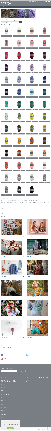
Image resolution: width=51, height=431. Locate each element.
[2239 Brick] (19, 153)
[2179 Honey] (19, 140)
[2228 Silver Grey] (32, 177)
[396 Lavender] (32, 67)
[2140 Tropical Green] (19, 104)
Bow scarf (29, 256)
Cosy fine (24, 208)
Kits (49, 3)
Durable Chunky (3, 418)
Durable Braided (3, 378)
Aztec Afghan (4, 256)
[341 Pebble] (6, 177)
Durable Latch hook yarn (5, 406)
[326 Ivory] (19, 30)
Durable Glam (3, 404)
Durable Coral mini (4, 387)
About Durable (34, 1)
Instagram (28, 378)
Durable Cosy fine (4, 391)
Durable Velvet (3, 417)
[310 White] (6, 30)
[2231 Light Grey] (44, 177)
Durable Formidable (4, 401)
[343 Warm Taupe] (19, 177)
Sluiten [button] (10, 428)
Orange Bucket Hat (5, 317)
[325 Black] (32, 189)
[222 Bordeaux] (32, 55)
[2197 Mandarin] (44, 153)
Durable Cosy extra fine (5, 393)
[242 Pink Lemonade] (44, 43)
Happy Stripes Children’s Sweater (33, 296)
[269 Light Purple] (19, 67)
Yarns (38, 3)
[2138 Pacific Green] (6, 104)
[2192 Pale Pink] (44, 165)
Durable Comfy (3, 384)
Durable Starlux (3, 414)
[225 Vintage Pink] (44, 30)
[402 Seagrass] (19, 116)
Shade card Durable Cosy (7, 347)
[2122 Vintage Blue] (6, 79)
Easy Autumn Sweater (6, 296)
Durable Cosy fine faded (5, 394)
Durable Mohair (3, 408)
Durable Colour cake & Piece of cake (6, 382)
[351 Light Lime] (32, 116)
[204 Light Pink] (19, 43)
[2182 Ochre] (44, 128)
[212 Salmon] (32, 165)
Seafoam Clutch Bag (30, 317)
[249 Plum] (44, 55)
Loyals (47, 429)
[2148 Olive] (44, 116)
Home (30, 1)
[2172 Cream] (32, 153)
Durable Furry (3, 403)
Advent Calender (5, 236)
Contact (38, 1)
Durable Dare (3, 397)
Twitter (29, 354)
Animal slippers (30, 236)
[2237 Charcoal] (19, 189)
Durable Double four (4, 398)
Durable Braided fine (4, 380)
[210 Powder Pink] (32, 30)
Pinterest (4, 358)
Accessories (41, 3)
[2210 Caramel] (32, 140)
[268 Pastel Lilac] (44, 67)
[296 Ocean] (19, 91)
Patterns (44, 3)
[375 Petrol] (44, 91)
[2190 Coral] (19, 165)
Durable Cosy (3, 390)
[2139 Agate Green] (32, 104)
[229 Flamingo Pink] (32, 43)
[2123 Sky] (32, 91)
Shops (48, 3)
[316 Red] (19, 55)
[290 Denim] (32, 79)
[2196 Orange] (6, 165)
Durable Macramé (4, 407)
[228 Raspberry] (6, 43)
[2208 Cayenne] (44, 140)
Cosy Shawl (29, 276)
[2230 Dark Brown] (6, 153)
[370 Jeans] (44, 79)
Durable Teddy (3, 416)
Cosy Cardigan (4, 276)
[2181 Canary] (6, 140)
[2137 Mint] (6, 116)
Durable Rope (3, 410)
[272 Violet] (6, 67)
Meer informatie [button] (10, 425)
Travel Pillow (29, 337)
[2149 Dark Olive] (19, 128)
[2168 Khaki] (32, 128)
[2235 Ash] (6, 189)
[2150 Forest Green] (6, 128)
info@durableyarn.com (44, 377)
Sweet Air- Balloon (5, 337)
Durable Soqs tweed (4, 413)
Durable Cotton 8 (4, 388)
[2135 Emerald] (44, 104)
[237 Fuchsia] (6, 55)
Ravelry (27, 381)
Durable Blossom (4, 377)
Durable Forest (3, 400)
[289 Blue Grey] (19, 79)
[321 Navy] (6, 91)
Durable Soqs (3, 411)
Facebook (5, 354)
